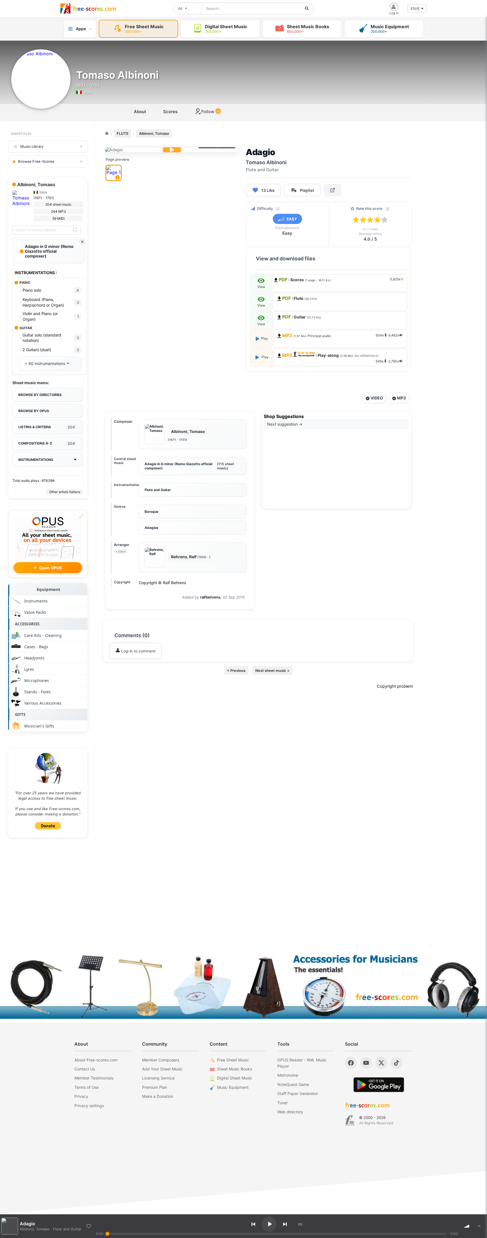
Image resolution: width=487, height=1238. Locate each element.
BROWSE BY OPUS (33, 411)
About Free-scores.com (96, 1059)
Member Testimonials (93, 1078)
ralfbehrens (210, 597)
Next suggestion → (284, 424)
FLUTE (123, 133)
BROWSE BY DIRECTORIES (40, 395)
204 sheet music (58, 204)
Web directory (290, 1111)
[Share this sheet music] (332, 190)
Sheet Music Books (234, 1069)
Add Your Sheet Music (162, 1069)
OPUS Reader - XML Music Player (302, 1062)
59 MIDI (58, 218)
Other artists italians (64, 492)
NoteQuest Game (293, 1084)
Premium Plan (154, 1087)
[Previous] (253, 1224)
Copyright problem (395, 686)
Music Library (31, 146)
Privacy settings (89, 1105)
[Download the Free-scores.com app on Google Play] (378, 1084)
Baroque (151, 511)
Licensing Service (158, 1078)
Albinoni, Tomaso (154, 133)
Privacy (81, 1096)
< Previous (236, 670)
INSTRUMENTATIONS (35, 460)
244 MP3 (58, 211)
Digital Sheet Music (234, 1078)
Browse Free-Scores (36, 161)
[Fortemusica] (350, 1120)
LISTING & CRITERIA (46, 427)
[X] (381, 1063)
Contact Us (84, 1069)
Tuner (282, 1102)
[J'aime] (88, 1226)
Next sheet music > (272, 670)
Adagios (151, 527)
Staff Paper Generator (297, 1093)
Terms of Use (86, 1087)
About (140, 111)
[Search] (75, 230)
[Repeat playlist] (300, 1224)
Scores (170, 111)
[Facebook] (351, 1063)
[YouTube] (366, 1063)
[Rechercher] (307, 8)
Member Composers (160, 1059)
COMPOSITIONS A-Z (46, 443)
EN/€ (415, 8)
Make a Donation (157, 1096)
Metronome (287, 1075)
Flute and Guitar (158, 490)
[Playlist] (479, 1226)
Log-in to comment (138, 651)
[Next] (285, 1224)
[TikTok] (396, 1063)
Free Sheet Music (233, 1059)
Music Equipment (233, 1087)
